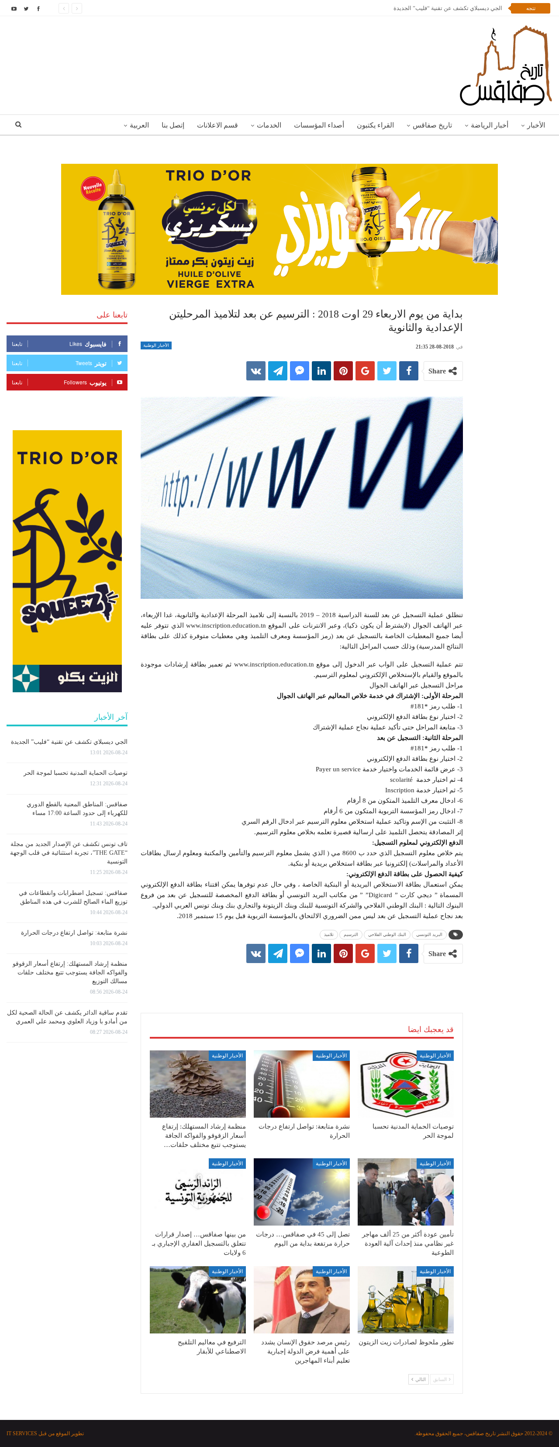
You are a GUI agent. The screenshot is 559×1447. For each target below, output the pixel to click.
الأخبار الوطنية (156, 345)
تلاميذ (329, 934)
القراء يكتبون (375, 125)
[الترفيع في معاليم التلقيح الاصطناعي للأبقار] (198, 1299)
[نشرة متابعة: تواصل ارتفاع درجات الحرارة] (302, 1084)
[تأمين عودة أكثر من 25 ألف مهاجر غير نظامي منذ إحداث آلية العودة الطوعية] (406, 1192)
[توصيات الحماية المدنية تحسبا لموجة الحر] (406, 1084)
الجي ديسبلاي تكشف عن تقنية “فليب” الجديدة (69, 742)
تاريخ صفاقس (432, 125)
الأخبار (536, 125)
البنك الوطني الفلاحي (387, 934)
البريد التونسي (429, 934)
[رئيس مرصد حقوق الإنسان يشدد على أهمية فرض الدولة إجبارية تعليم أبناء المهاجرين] (302, 1299)
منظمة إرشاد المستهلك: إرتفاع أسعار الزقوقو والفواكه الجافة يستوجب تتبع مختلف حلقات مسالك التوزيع (70, 972)
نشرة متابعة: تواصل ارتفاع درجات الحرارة (74, 932)
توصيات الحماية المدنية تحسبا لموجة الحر (453, 8)
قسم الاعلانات (217, 125)
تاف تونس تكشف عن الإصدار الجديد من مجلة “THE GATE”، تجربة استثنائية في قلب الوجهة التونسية (69, 853)
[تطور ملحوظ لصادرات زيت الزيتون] (406, 1299)
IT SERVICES (22, 1433)
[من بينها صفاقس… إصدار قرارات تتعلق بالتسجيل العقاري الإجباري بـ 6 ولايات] (198, 1192)
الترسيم (351, 934)
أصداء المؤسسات (319, 125)
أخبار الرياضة (489, 125)
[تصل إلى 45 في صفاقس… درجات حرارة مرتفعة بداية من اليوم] (302, 1192)
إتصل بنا (173, 125)
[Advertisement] (302, 979)
